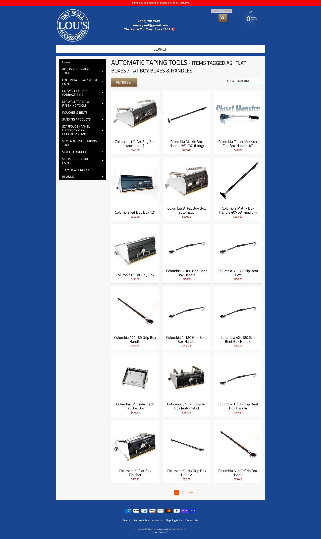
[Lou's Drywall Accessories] (73, 25)
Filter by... (124, 82)
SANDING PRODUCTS (84, 120)
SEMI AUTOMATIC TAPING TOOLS (84, 143)
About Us (157, 520)
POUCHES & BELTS (74, 112)
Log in (216, 11)
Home (66, 62)
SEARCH (160, 49)
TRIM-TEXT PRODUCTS (77, 169)
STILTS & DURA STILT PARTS (84, 161)
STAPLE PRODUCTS (84, 152)
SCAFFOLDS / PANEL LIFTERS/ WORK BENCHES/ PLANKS (84, 130)
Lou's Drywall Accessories (159, 529)
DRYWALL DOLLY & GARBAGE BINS (84, 92)
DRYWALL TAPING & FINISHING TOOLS (84, 103)
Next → (192, 492)
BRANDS (84, 177)
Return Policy (141, 520)
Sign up (227, 11)
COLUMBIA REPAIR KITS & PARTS (84, 82)
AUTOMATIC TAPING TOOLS (84, 71)
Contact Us (192, 520)
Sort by (230, 81)
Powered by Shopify (160, 532)
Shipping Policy (174, 520)
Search (127, 520)
